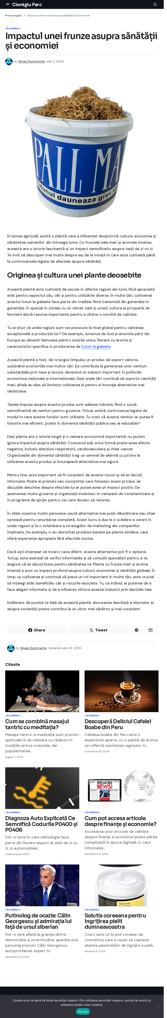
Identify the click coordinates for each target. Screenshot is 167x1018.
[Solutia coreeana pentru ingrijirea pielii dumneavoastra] (122, 885)
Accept (83, 1011)
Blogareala (13, 29)
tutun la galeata (96, 346)
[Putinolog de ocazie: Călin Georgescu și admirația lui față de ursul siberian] (42, 885)
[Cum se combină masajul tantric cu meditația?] (42, 691)
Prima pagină (13, 15)
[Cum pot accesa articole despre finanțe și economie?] (122, 788)
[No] (158, 1006)
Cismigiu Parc (27, 4)
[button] (7, 4)
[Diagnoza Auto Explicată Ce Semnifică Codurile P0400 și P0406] (42, 788)
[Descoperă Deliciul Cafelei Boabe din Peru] (122, 691)
